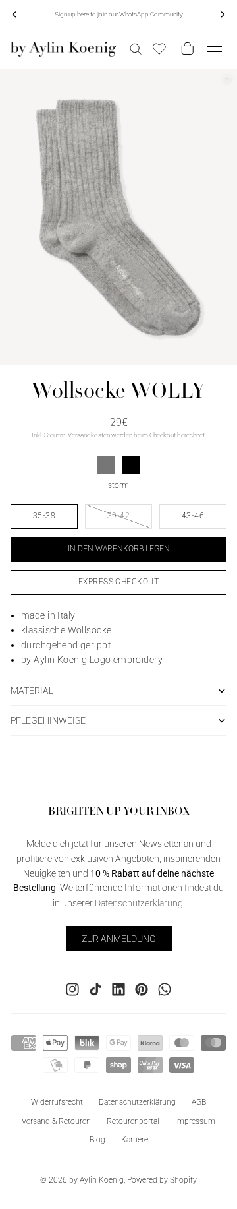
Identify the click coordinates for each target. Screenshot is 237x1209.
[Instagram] (72, 989)
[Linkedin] (118, 989)
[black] (131, 465)
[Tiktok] (95, 989)
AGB (199, 1101)
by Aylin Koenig (96, 1180)
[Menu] (214, 49)
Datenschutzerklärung (137, 1101)
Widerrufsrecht (57, 1101)
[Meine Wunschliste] (159, 49)
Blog (97, 1139)
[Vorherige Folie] (14, 14)
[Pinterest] (141, 989)
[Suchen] (135, 49)
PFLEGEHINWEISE (48, 720)
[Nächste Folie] (222, 14)
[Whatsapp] (164, 989)
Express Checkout (118, 581)
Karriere (134, 1139)
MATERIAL (32, 690)
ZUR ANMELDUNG (119, 938)
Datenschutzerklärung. (140, 902)
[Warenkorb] (185, 49)
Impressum (195, 1120)
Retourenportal (133, 1120)
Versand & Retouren (56, 1120)
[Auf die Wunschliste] (227, 79)
